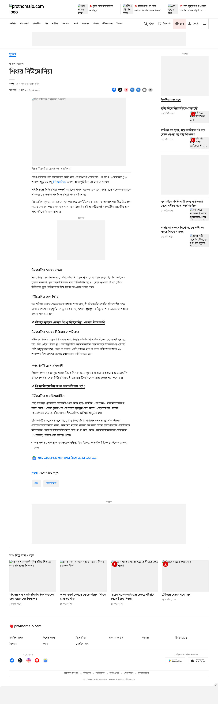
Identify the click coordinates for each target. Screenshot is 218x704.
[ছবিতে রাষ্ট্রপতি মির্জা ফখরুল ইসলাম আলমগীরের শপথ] (128, 9)
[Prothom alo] (31, 9)
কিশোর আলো (49, 638)
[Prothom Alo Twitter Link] (22, 661)
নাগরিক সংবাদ (16, 638)
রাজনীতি (37, 23)
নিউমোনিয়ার (59, 182)
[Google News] (45, 661)
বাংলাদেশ (24, 23)
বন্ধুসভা (145, 638)
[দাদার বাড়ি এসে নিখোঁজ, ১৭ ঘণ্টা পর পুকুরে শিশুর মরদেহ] (199, 240)
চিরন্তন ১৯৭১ (181, 638)
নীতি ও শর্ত (114, 673)
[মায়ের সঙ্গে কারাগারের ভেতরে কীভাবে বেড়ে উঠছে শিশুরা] (134, 576)
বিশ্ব (46, 23)
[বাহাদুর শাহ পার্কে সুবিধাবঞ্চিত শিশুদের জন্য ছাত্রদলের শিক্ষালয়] (32, 576)
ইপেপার (13, 644)
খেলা (75, 23)
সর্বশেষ (13, 23)
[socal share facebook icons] (115, 91)
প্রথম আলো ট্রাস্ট (116, 638)
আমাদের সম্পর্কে (71, 673)
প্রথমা (45, 644)
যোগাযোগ (128, 673)
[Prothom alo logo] (25, 627)
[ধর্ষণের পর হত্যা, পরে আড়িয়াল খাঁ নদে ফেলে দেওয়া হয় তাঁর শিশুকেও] (199, 143)
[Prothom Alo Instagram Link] (30, 661)
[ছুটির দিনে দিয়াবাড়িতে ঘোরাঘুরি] (83, 9)
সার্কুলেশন (100, 673)
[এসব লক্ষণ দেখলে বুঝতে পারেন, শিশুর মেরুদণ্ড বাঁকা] (83, 576)
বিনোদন (85, 23)
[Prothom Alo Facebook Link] (13, 661)
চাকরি (96, 23)
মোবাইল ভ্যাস (82, 644)
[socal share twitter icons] (121, 91)
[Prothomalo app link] (175, 661)
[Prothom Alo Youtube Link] (38, 661)
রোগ (36, 483)
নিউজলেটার (143, 673)
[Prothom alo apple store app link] (198, 661)
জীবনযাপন (107, 23)
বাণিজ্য (55, 23)
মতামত (65, 23)
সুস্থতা (12, 54)
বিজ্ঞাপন (87, 673)
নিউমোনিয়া (51, 483)
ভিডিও (120, 23)
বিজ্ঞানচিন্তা (81, 638)
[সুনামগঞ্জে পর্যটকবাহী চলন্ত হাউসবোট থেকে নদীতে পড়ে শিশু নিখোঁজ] (199, 214)
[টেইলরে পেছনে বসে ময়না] (185, 576)
